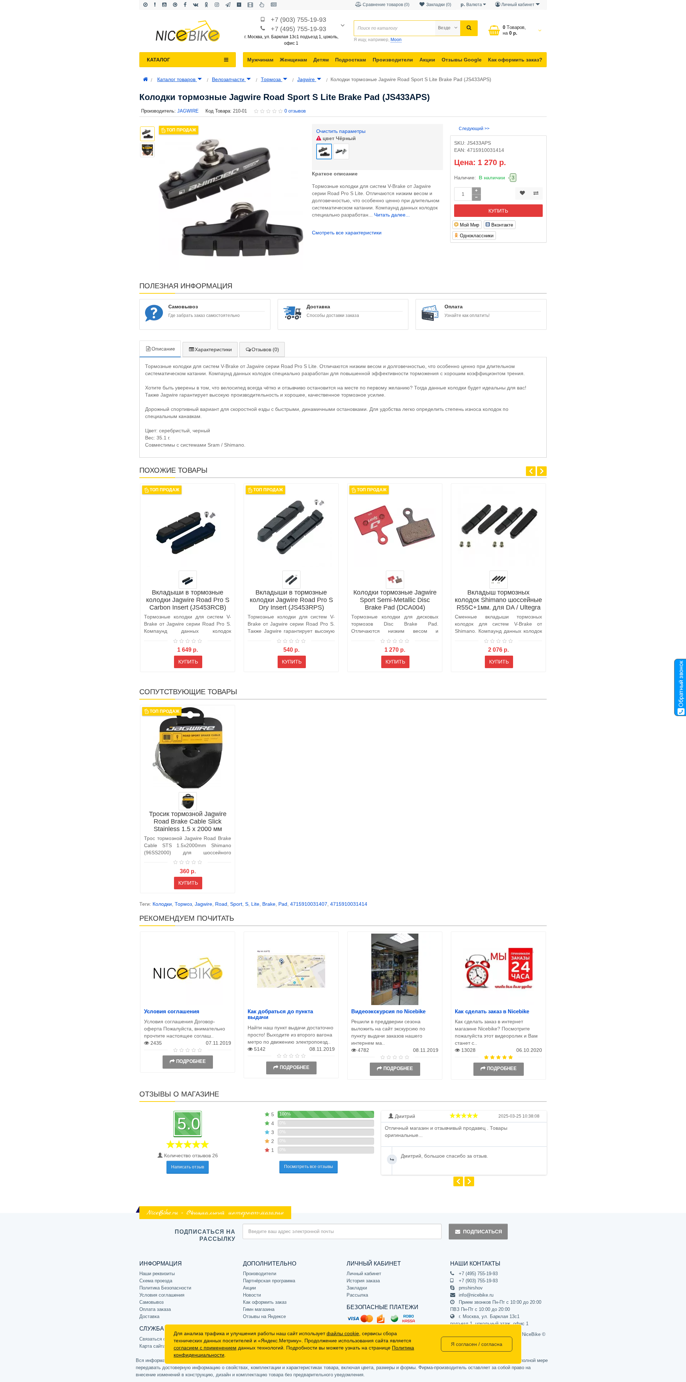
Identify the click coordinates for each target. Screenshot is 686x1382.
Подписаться (482, 1231)
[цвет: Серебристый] (188, 801)
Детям (321, 60)
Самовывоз (151, 1302)
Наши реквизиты (157, 1273)
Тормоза (271, 79)
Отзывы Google (462, 60)
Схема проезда (155, 1280)
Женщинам (293, 60)
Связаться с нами (158, 1339)
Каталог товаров (177, 79)
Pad (282, 904)
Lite (255, 904)
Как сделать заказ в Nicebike (492, 1011)
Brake (268, 904)
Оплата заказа (155, 1309)
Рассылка (357, 1295)
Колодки (162, 904)
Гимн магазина (258, 1309)
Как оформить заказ (265, 1302)
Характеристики (213, 349)
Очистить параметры (341, 131)
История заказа (363, 1280)
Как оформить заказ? (515, 60)
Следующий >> (474, 128)
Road (221, 904)
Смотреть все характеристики (347, 232)
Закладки (357, 1288)
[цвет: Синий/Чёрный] (188, 580)
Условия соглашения (171, 1011)
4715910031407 (308, 904)
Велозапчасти (229, 79)
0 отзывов (295, 111)
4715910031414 (348, 904)
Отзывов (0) (265, 349)
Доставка (149, 1316)
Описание (163, 349)
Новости (252, 1295)
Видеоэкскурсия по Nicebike (388, 1011)
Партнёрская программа (269, 1280)
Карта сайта (152, 1346)
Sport (236, 904)
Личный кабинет (364, 1273)
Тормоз (183, 904)
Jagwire (306, 79)
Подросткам (350, 60)
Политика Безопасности (165, 1288)
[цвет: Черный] (498, 580)
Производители (393, 60)
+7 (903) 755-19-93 (298, 19)
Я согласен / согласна (476, 1344)
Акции (427, 60)
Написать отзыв (187, 1166)
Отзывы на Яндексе (264, 1316)
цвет (338, 138)
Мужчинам (260, 60)
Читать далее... (392, 215)
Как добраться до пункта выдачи (280, 1014)
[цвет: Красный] (395, 580)
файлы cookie (343, 1333)
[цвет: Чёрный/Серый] (291, 580)
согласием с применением (205, 1348)
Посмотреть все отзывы (308, 1166)
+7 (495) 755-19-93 (298, 29)
